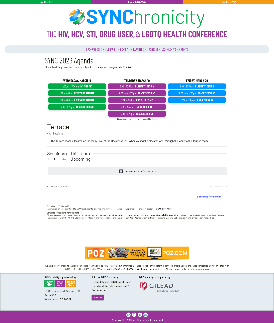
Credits (183, 49)
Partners (138, 49)
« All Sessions (55, 133)
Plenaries (111, 49)
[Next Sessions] (54, 159)
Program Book (94, 49)
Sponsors (152, 49)
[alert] (137, 171)
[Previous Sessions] (49, 159)
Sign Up (97, 297)
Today (63, 159)
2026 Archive (169, 49)
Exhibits (125, 49)
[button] (137, 253)
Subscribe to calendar (209, 196)
